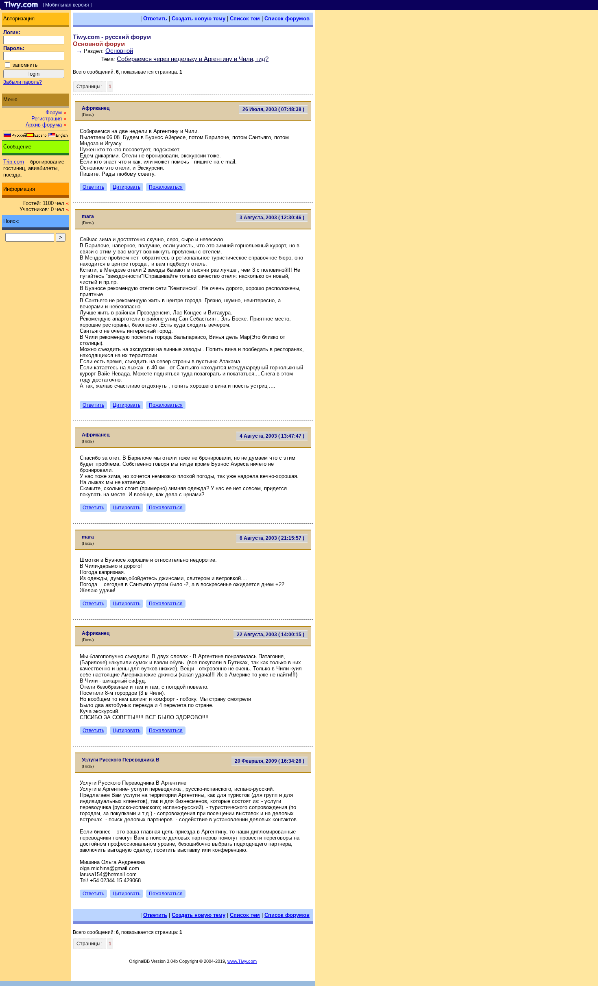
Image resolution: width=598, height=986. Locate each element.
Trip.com (13, 162)
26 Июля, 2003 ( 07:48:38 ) (273, 109)
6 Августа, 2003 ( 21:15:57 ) (272, 538)
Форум (54, 112)
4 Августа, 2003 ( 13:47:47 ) (272, 436)
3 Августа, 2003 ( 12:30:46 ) (272, 217)
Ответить (155, 18)
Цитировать (126, 187)
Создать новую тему (198, 18)
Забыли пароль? (22, 82)
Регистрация (46, 119)
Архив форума (44, 125)
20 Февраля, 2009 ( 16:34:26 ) (269, 761)
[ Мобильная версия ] (67, 5)
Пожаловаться (166, 187)
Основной (119, 50)
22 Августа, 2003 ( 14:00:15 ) (270, 634)
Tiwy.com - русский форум (112, 36)
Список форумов (287, 18)
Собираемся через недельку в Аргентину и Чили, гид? (192, 58)
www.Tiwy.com (242, 961)
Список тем (245, 18)
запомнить (25, 65)
